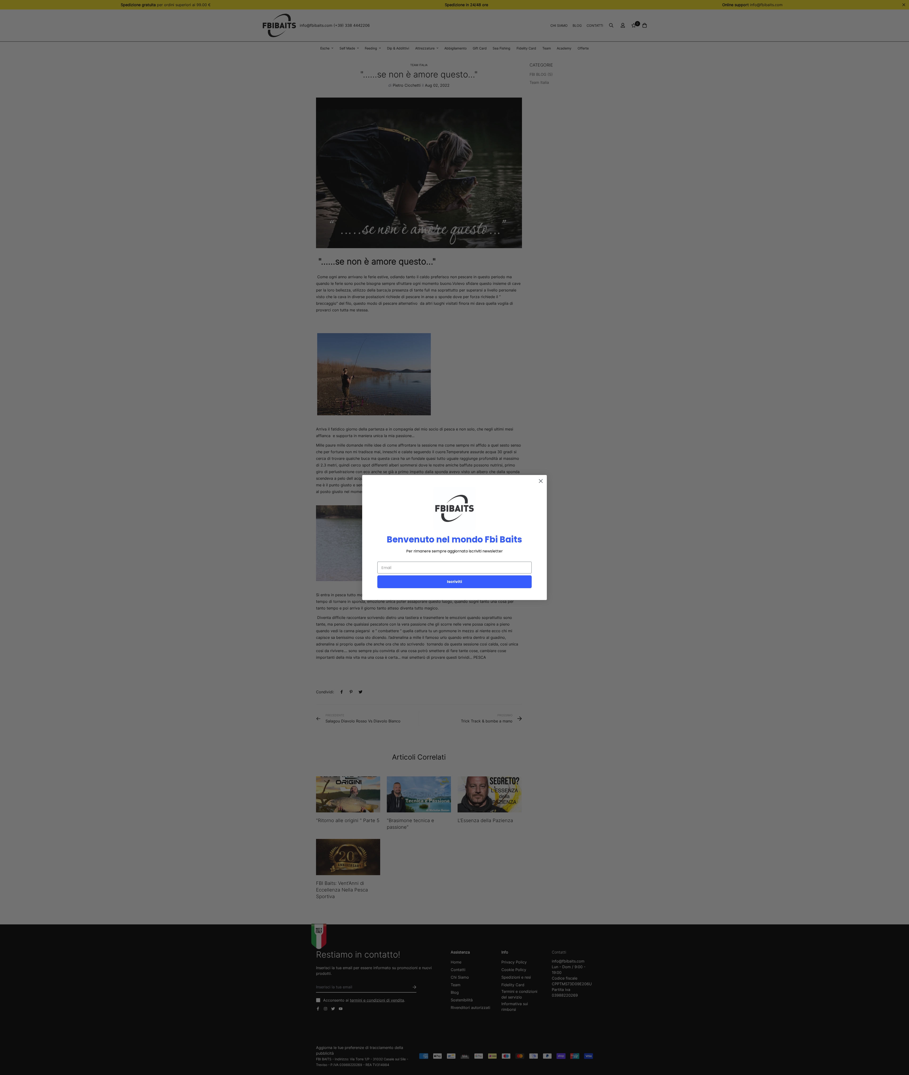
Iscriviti (454, 581)
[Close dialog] (541, 481)
